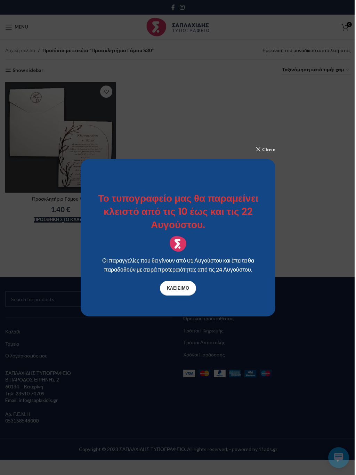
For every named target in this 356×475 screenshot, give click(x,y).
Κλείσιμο (178, 288)
